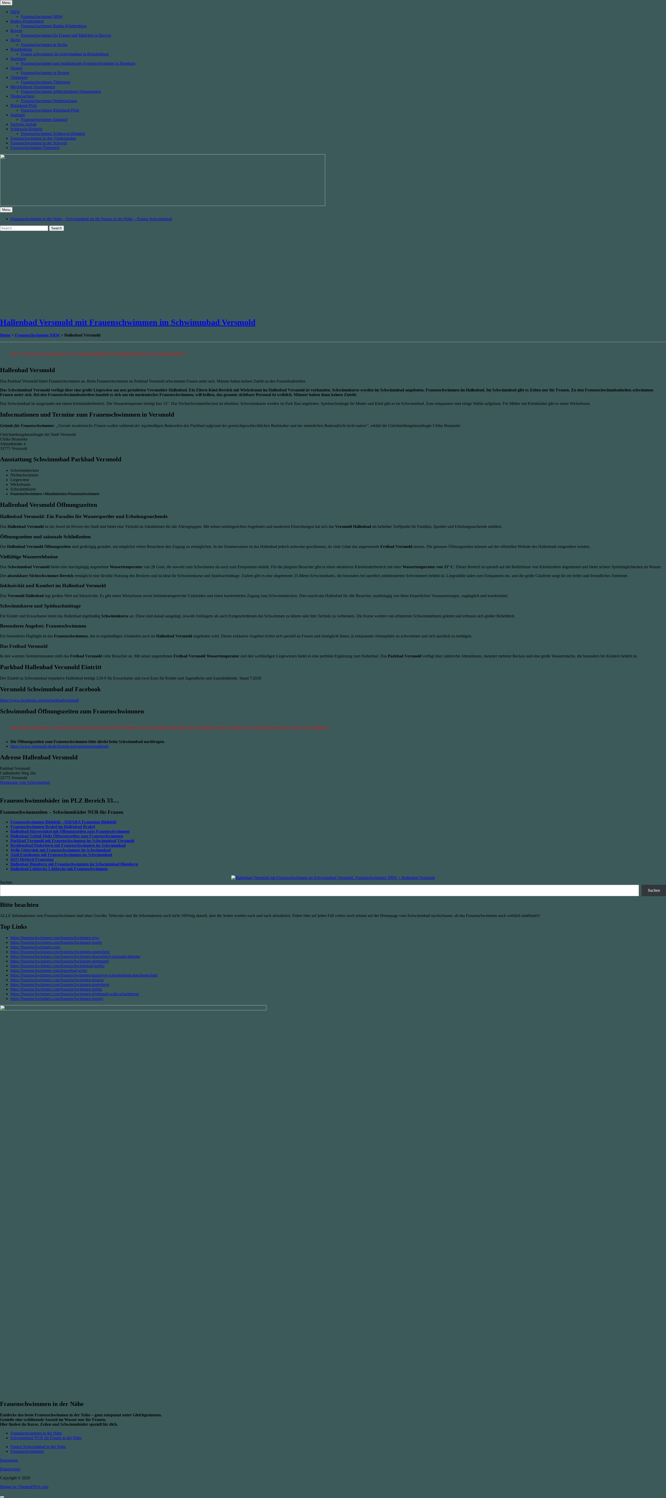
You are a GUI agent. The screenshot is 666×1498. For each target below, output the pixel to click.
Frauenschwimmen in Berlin (44, 44)
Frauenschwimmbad (27, 1451)
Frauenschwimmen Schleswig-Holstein (53, 133)
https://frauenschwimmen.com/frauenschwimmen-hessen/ (57, 980)
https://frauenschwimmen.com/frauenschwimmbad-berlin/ (57, 966)
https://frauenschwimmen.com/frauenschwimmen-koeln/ (56, 942)
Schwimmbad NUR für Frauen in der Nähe (46, 1438)
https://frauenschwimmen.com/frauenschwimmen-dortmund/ (59, 961)
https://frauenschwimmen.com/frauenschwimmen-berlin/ (56, 989)
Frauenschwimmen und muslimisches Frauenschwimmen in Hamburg (78, 63)
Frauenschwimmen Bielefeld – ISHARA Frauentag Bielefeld (63, 822)
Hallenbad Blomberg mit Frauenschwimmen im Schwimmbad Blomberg (74, 864)
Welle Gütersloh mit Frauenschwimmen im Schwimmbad (60, 850)
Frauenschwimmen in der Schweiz (38, 143)
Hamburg (18, 58)
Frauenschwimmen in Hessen (45, 72)
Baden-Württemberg (27, 21)
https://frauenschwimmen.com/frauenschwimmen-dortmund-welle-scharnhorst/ (74, 994)
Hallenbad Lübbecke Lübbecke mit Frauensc (50, 869)
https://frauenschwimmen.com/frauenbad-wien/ (48, 970)
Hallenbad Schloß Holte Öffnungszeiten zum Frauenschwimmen (66, 836)
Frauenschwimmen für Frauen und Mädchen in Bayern (66, 35)
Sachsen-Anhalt (23, 124)
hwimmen (99, 869)
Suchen (6, 882)
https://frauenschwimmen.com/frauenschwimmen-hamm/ (56, 998)
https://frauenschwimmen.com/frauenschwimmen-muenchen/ (60, 952)
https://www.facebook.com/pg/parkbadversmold (39, 700)
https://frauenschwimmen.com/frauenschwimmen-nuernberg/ (60, 984)
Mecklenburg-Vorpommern (32, 87)
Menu (6, 3)
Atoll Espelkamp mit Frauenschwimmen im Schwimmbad (61, 855)
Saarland (17, 115)
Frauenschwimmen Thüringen (45, 82)
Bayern (16, 30)
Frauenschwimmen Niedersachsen (49, 101)
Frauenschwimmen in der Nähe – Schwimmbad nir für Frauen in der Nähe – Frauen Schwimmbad (91, 219)
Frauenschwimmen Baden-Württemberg (54, 26)
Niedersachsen (22, 96)
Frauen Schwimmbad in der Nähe (38, 1446)
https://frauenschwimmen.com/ (35, 947)
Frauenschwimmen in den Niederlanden (43, 138)
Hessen (16, 68)
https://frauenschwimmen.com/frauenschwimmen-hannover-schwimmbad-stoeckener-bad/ (84, 975)
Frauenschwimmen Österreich (35, 147)
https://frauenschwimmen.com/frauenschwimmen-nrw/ (55, 937)
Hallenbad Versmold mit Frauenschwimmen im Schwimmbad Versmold (127, 322)
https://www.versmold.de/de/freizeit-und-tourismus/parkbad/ (59, 746)
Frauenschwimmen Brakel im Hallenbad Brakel (52, 826)
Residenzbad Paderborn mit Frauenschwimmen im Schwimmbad (68, 845)
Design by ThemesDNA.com (24, 1486)
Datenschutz (10, 1469)
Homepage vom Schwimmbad (25, 782)
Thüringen (19, 77)
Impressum (9, 1460)
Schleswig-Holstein (26, 129)
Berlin (15, 40)
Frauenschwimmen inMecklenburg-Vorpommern (61, 91)
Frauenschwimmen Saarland (44, 119)
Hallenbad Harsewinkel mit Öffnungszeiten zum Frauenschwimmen (70, 831)
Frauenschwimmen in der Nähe (36, 1433)
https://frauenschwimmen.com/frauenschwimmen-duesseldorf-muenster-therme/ (75, 956)
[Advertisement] (156, 275)
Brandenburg (21, 49)
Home (5, 335)
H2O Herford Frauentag (32, 859)
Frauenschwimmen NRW (42, 16)
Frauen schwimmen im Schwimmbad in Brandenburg (65, 54)
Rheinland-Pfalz (23, 105)
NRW (15, 12)
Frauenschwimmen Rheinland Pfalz (50, 110)
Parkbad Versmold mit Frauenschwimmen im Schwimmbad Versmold (72, 840)
